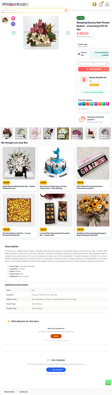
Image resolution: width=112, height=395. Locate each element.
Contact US (23, 391)
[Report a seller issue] (90, 81)
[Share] (13, 24)
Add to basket (95, 69)
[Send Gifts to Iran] (15, 4)
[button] (107, 4)
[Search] (66, 10)
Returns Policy (9, 391)
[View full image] (41, 33)
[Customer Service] (94, 4)
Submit (56, 336)
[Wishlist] (13, 18)
